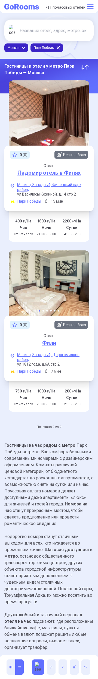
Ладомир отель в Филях (49, 172)
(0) (23, 155)
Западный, (42, 185)
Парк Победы (29, 201)
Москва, (24, 185)
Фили (49, 343)
